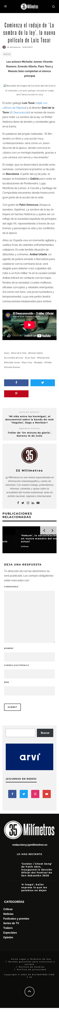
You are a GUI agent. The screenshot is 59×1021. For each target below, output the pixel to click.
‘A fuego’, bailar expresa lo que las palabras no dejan (34, 887)
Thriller (49, 362)
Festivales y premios (16, 918)
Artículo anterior (29, 412)
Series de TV (11, 923)
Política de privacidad (31, 969)
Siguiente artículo (29, 428)
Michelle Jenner (12, 362)
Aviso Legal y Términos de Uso (31, 959)
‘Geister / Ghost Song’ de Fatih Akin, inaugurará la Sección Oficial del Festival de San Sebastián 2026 (36, 869)
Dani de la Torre (19, 353)
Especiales (10, 932)
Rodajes (39, 362)
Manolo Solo (44, 358)
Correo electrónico (17, 665)
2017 (7, 353)
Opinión (8, 937)
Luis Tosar (30, 358)
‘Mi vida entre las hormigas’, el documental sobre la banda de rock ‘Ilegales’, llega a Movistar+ (29, 419)
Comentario (12, 587)
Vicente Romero (12, 367)
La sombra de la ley (14, 358)
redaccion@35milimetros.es (29, 844)
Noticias (7, 54)
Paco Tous (27, 362)
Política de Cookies (32, 967)
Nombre (9, 648)
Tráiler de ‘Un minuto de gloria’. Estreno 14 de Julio (29, 434)
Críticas (8, 909)
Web (6, 682)
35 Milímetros (14, 47)
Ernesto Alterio (36, 353)
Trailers (8, 928)
